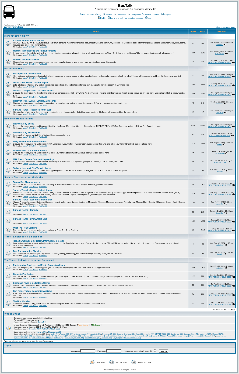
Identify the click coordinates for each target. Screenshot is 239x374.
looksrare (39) (87, 336)
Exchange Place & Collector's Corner (31, 283)
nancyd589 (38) (159, 336)
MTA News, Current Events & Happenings (33, 159)
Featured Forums (14, 68)
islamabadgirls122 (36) (23, 336)
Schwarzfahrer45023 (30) (42, 338)
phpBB (114, 370)
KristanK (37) (63, 336)
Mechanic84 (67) (124, 336)
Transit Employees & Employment (23, 237)
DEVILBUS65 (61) (162, 334)
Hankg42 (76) (217, 334)
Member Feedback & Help (26, 59)
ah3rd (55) (55, 334)
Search (109, 15)
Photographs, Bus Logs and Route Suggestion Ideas (39, 265)
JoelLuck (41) (51, 336)
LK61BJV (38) (75, 336)
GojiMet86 (220, 153)
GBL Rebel (33, 47)
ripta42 (219, 254)
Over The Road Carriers (25, 228)
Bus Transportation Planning (27, 251)
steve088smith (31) (92, 338)
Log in (150, 18)
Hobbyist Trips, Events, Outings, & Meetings (35, 101)
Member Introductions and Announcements (34, 51)
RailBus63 (43, 47)
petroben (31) (197, 336)
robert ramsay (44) (223, 336)
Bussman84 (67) (109, 334)
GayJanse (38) (177, 334)
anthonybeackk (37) (82, 334)
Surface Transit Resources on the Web (32, 110)
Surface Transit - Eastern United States (32, 190)
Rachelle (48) (210, 336)
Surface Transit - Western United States (32, 200)
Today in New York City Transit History (32, 168)
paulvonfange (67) (184, 336)
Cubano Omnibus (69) (126, 334)
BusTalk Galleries (152, 15)
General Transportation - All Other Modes (33, 90)
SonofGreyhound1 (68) (74, 338)
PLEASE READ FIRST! (17, 36)
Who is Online (12, 314)
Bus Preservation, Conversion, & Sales (32, 291)
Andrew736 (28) (66, 334)
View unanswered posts (225, 27)
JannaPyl (42, 322)
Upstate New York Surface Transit (30, 150)
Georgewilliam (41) (191, 334)
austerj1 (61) (96, 334)
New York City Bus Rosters (26, 132)
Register (167, 15)
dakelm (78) (149, 334)
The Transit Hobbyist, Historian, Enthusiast (29, 260)
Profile (103, 18)
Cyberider (219, 171)
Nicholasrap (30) (54, 332)
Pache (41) (171, 336)
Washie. (219, 45)
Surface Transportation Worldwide (24, 177)
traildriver (219, 104)
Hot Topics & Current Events (27, 73)
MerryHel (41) (42, 332)
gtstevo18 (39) (205, 334)
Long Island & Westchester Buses (30, 141)
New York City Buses (23, 124)
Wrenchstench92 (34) (132, 338)
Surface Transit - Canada (25, 210)
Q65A (219, 144)
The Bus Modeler (21, 301)
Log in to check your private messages (126, 18)
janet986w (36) (39, 336)
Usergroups (136, 15)
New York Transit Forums (18, 119)
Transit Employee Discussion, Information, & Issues (38, 241)
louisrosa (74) (99, 336)
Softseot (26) (59, 338)
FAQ (99, 15)
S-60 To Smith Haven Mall (219, 136)
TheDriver (219, 113)
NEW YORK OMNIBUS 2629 (219, 63)
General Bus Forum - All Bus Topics (30, 82)
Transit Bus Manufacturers (26, 182)
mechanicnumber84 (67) (142, 336)
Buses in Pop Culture (23, 274)
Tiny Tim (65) (106, 338)
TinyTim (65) (117, 338)
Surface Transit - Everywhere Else (30, 219)
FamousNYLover (219, 162)
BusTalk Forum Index (13, 27)
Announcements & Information (28, 40)
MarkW (25, 47)
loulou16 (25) (111, 336)
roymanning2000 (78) (22, 338)
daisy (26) (139, 334)
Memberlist (121, 15)
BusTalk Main (88, 15)
